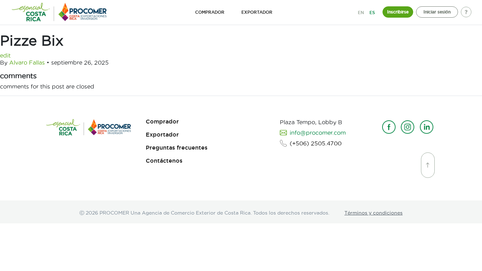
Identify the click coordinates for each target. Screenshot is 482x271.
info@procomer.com (318, 133)
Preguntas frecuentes (176, 148)
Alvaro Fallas (27, 62)
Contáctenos (164, 161)
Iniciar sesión (437, 12)
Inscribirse (398, 12)
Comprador (162, 122)
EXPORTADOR (256, 12)
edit (5, 55)
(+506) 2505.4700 (316, 143)
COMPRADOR (209, 12)
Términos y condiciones (373, 213)
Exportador (162, 135)
